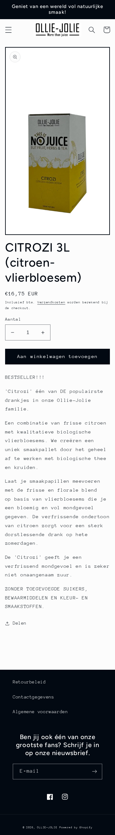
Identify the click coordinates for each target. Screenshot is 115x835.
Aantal (13, 319)
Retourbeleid (29, 681)
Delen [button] (20, 623)
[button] (8, 29)
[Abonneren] (94, 771)
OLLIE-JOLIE (47, 827)
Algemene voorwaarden (40, 711)
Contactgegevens (33, 696)
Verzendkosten (51, 302)
